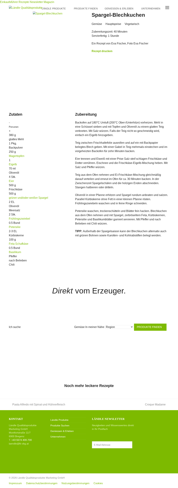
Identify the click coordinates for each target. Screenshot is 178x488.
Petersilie (15, 227)
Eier (11, 181)
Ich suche (15, 327)
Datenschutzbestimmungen (41, 483)
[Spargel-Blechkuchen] (47, 13)
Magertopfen (16, 155)
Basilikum (15, 252)
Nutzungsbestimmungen (75, 483)
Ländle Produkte (59, 420)
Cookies (98, 483)
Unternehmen (58, 436)
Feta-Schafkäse (18, 243)
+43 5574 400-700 (21, 440)
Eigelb (13, 164)
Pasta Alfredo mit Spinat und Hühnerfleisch (38, 404)
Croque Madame (155, 404)
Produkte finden (149, 327)
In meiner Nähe (94, 327)
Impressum (15, 483)
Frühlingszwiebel (19, 218)
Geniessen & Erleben (62, 431)
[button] (167, 7)
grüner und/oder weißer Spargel (28, 197)
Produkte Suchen (59, 425)
